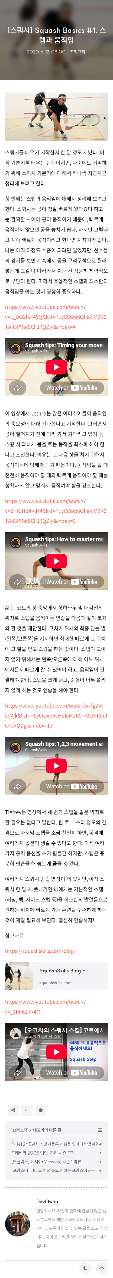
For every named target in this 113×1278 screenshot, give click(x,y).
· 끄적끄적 (76, 52)
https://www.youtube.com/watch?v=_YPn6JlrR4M (45, 1006)
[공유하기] (13, 1110)
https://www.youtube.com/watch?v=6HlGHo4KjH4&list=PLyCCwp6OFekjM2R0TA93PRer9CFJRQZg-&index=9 (55, 510)
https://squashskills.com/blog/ (40, 950)
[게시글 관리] (27, 1110)
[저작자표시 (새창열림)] (49, 1109)
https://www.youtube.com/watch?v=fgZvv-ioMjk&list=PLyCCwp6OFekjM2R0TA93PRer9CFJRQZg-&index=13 (56, 715)
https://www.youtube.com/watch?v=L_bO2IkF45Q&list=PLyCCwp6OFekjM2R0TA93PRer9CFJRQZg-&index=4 (55, 316)
